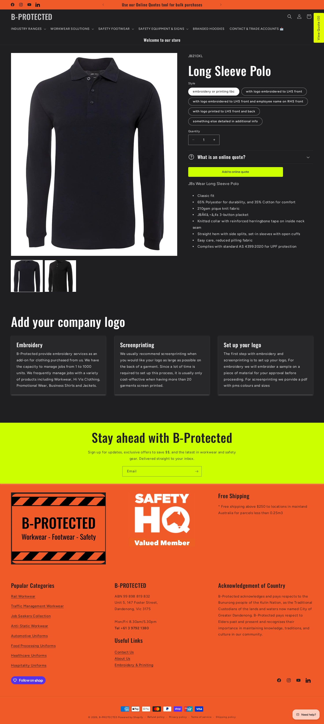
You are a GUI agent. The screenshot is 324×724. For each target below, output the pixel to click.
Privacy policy (178, 717)
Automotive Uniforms (29, 636)
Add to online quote (235, 171)
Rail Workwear (23, 596)
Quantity (194, 131)
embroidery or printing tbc (214, 91)
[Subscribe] (196, 471)
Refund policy (156, 717)
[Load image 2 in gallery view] (60, 276)
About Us (122, 658)
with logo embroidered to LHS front (274, 91)
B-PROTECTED (108, 717)
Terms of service (201, 717)
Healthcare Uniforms (29, 656)
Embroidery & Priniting (134, 665)
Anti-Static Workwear (29, 626)
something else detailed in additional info (225, 121)
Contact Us (124, 652)
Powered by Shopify (130, 717)
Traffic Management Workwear (37, 606)
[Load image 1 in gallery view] (27, 276)
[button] (28, 29)
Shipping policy (226, 717)
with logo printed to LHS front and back (224, 111)
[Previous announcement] (103, 4)
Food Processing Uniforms (33, 646)
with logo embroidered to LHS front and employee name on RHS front (248, 101)
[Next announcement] (221, 4)
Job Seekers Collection (31, 616)
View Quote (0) (318, 28)
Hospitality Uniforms (29, 666)
